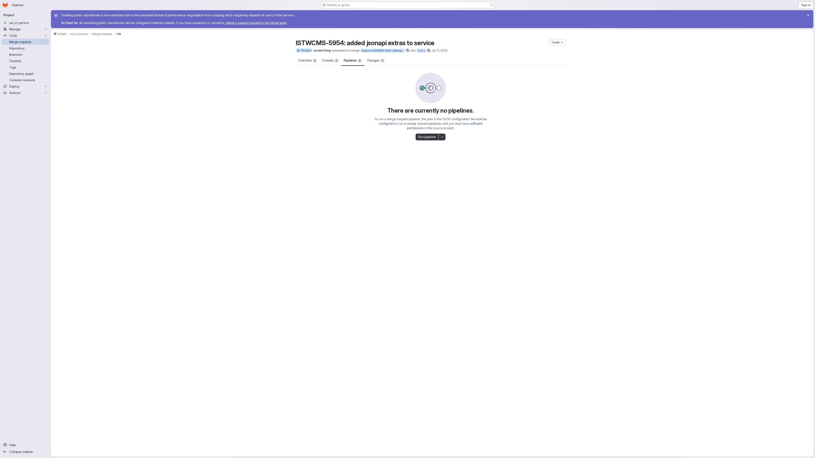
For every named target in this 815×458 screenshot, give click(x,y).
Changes (375, 60)
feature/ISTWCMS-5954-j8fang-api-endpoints (383, 50)
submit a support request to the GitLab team (256, 23)
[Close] (808, 15)
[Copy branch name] (407, 50)
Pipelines (352, 60)
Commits (329, 60)
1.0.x (421, 50)
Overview (307, 60)
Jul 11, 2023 (440, 50)
